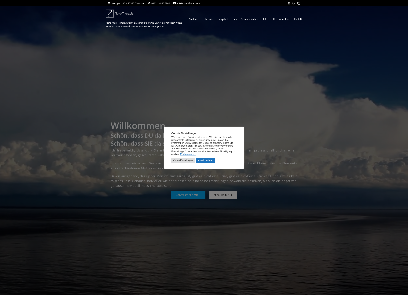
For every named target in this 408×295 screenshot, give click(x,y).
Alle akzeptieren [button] (205, 160)
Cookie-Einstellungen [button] (183, 160)
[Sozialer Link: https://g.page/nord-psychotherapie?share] (293, 3)
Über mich (209, 19)
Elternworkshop (281, 19)
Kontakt (298, 19)
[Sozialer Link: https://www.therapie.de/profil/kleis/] (298, 3)
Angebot (223, 19)
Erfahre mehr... (188, 154)
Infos (265, 19)
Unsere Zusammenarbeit (245, 19)
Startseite (194, 19)
